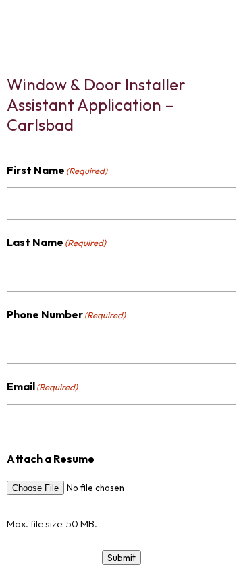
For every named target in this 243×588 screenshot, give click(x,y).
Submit (121, 557)
